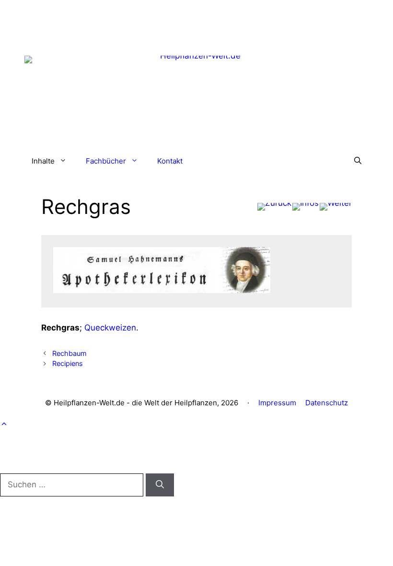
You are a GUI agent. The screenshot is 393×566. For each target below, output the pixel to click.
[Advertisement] (196, 21)
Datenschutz (326, 402)
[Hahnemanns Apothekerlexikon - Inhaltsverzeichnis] (305, 207)
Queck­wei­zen (110, 327)
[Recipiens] (336, 207)
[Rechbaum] (274, 207)
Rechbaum (69, 353)
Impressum (277, 402)
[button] (358, 161)
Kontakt (170, 160)
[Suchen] (160, 484)
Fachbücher (106, 160)
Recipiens (67, 363)
